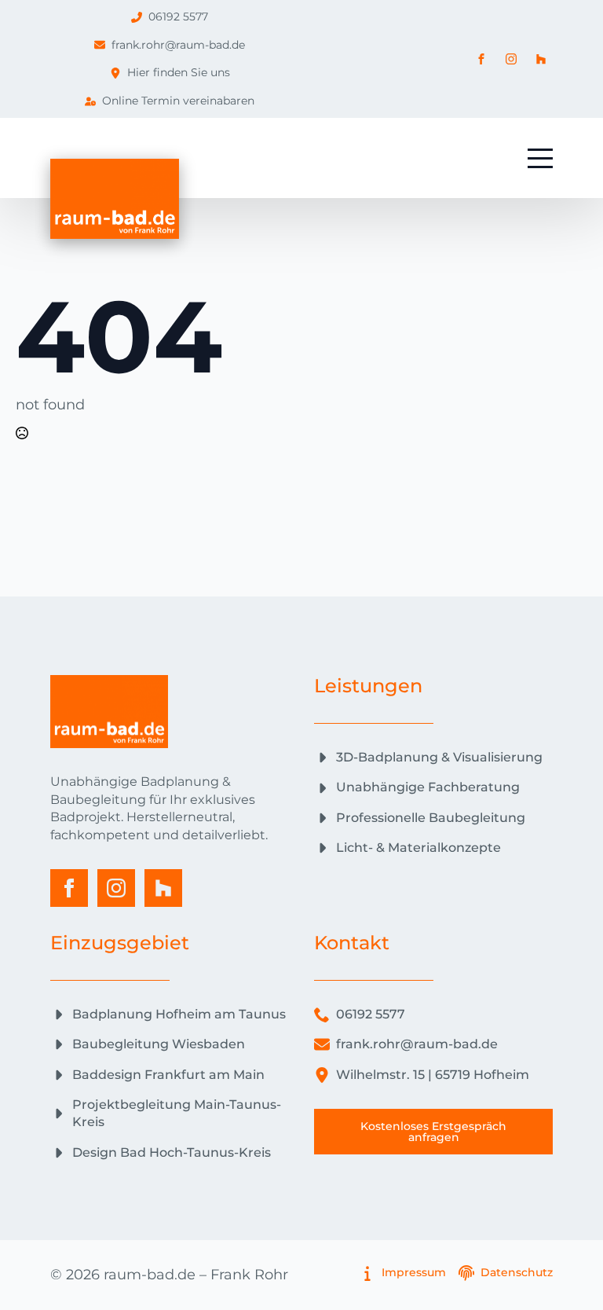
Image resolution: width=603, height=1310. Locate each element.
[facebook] (69, 888)
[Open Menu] (540, 158)
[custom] (163, 888)
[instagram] (116, 888)
